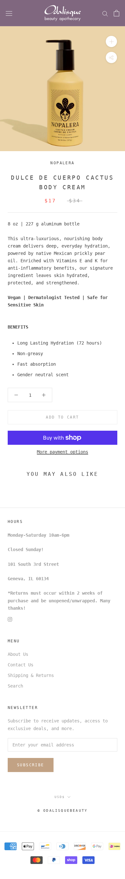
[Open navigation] (9, 13)
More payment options (62, 451)
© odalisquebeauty (63, 811)
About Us (18, 654)
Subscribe (30, 765)
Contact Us (20, 664)
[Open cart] (116, 13)
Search (15, 685)
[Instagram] (10, 619)
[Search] (105, 13)
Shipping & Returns (31, 675)
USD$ (59, 797)
